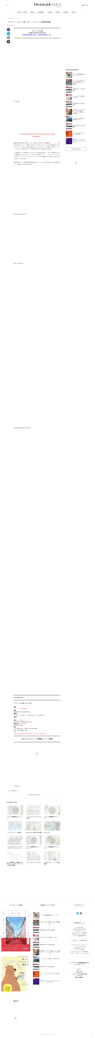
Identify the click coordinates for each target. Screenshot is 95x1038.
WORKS (66, 12)
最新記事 (17, 786)
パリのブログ (79, 975)
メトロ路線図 (23, 723)
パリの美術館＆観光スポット (79, 948)
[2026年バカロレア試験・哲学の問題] (33, 826)
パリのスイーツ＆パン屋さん (79, 946)
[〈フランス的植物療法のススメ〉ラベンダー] (33, 840)
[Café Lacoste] (52, 826)
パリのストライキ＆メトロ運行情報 (79, 932)
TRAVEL (50, 12)
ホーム (79, 969)
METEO (58, 12)
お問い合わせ (79, 972)
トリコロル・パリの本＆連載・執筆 (79, 974)
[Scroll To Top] (91, 1034)
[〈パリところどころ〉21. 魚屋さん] (15, 826)
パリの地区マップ (21, 720)
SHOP (32, 12)
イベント (8, 18)
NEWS (25, 12)
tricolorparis (11, 25)
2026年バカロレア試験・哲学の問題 (33, 832)
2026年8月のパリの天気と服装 (79, 89)
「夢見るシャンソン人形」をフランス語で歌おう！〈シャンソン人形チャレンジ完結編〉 (79, 111)
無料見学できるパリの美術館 (79, 934)
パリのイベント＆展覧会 (79, 949)
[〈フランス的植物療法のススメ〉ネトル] (15, 810)
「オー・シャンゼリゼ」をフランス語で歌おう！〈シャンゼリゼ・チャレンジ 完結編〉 (79, 82)
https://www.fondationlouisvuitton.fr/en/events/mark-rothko (30, 733)
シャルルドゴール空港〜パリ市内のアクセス (79, 119)
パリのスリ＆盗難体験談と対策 (79, 935)
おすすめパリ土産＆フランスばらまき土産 (79, 953)
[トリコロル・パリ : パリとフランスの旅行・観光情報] (47, 5)
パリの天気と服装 (79, 927)
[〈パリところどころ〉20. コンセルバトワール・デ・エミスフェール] (15, 840)
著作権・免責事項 (79, 977)
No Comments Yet (14, 790)
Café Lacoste (47, 832)
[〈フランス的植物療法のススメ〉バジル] (52, 810)
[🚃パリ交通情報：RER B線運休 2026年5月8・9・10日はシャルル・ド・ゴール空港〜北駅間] (15, 856)
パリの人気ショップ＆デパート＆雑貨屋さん (79, 951)
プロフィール (79, 970)
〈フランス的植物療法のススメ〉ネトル (79, 75)
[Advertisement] (37, 117)
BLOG (74, 12)
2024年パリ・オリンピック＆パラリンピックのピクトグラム (79, 141)
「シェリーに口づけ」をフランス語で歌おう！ (79, 133)
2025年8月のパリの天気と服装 (79, 104)
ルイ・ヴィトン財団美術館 (20, 708)
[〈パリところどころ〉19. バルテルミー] (33, 856)
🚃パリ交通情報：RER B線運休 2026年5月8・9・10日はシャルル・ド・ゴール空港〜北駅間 (15, 864)
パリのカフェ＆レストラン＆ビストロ (79, 944)
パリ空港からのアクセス (79, 930)
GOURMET (40, 12)
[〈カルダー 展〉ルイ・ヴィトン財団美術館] (52, 856)
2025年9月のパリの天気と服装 (79, 126)
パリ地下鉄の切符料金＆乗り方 (79, 929)
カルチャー (12, 18)
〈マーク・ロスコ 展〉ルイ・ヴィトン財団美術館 (29, 22)
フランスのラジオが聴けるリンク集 (79, 97)
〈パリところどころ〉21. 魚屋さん (14, 832)
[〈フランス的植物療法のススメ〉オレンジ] (52, 840)
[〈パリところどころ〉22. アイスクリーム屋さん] (33, 810)
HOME (19, 12)
